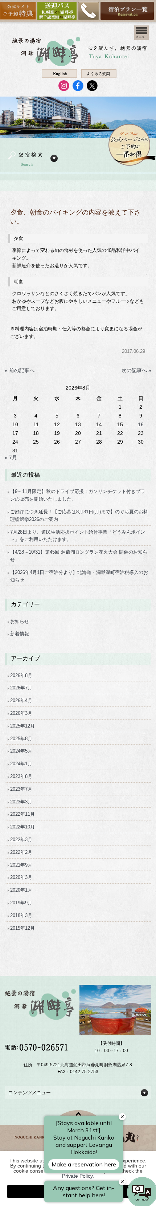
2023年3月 (21, 801)
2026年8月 (21, 675)
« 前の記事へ (19, 370)
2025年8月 (21, 738)
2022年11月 (22, 814)
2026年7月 (21, 687)
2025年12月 (22, 726)
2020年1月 (21, 890)
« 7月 (11, 457)
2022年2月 (21, 852)
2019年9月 (21, 902)
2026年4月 (21, 700)
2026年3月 (21, 713)
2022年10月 (22, 827)
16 (141, 424)
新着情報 (19, 633)
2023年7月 (21, 789)
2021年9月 (21, 865)
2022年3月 (21, 839)
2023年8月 (21, 776)
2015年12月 (22, 928)
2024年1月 (21, 763)
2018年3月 (21, 915)
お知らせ (19, 621)
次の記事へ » (136, 370)
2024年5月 (21, 751)
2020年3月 (21, 877)
